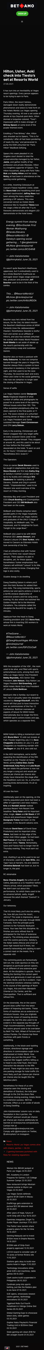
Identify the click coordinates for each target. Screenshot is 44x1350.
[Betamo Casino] (22, 5)
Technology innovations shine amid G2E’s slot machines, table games (21, 1271)
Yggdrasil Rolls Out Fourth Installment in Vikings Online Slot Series (21, 1306)
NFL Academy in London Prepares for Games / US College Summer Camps (22, 1178)
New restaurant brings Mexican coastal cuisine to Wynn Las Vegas (21, 1187)
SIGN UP (22, 13)
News (9, 1141)
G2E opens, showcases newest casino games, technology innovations (21, 1297)
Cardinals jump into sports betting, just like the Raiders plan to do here (22, 1287)
